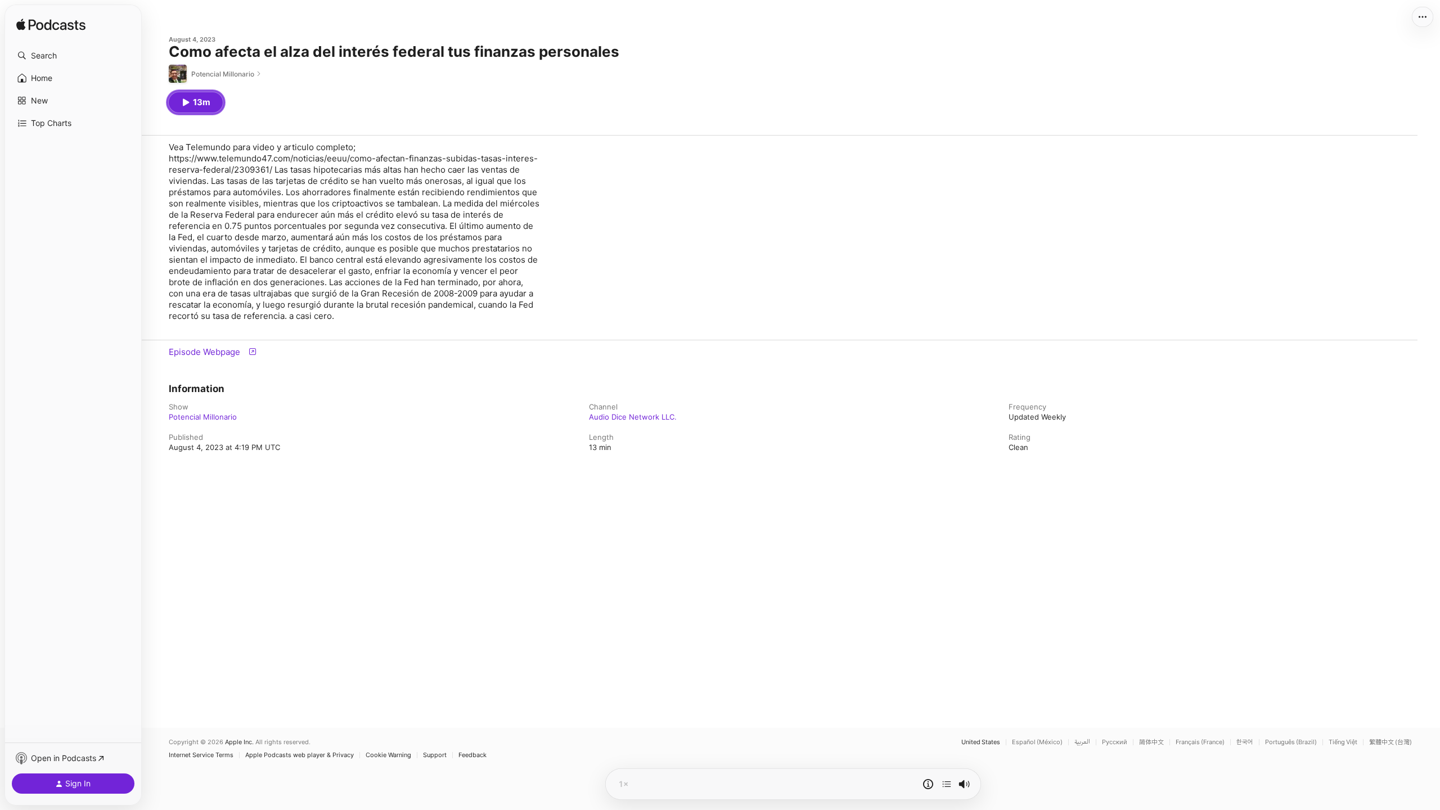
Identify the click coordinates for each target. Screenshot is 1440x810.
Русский (1114, 742)
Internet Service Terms (201, 755)
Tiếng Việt (1343, 742)
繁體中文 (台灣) (1390, 742)
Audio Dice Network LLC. (633, 416)
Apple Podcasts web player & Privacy (299, 755)
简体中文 (1151, 742)
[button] (73, 55)
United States (980, 742)
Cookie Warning (388, 755)
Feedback (472, 755)
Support (435, 755)
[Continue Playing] (946, 784)
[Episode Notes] (928, 784)
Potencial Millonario (203, 416)
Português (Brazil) (1291, 742)
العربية (1082, 742)
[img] (51, 25)
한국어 (1244, 742)
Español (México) (1037, 742)
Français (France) (1200, 742)
